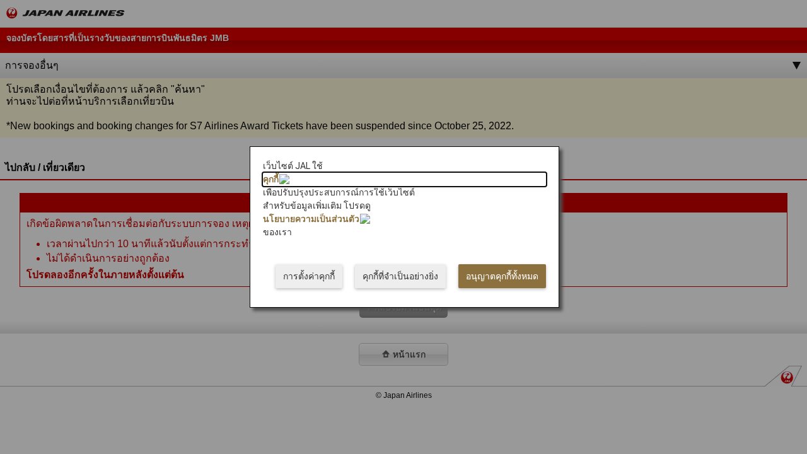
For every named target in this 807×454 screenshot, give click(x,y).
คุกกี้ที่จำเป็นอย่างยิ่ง (400, 276)
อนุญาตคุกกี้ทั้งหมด (502, 276)
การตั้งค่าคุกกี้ (309, 276)
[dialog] (404, 227)
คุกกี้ (271, 179)
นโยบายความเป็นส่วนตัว (311, 219)
